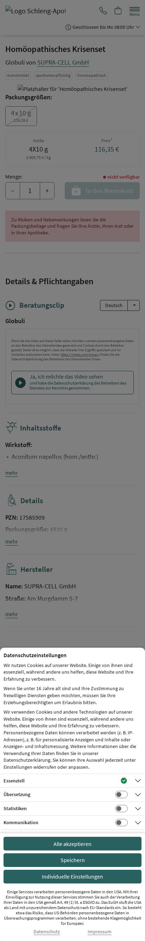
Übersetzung (17, 794)
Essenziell (14, 781)
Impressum (100, 932)
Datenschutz (46, 932)
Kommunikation (21, 822)
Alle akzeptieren (72, 843)
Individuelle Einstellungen (72, 876)
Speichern (73, 859)
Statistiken (15, 808)
